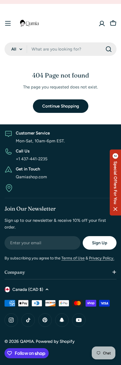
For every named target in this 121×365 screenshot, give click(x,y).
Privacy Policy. (101, 258)
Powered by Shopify (55, 341)
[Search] (108, 49)
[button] (115, 183)
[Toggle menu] (8, 23)
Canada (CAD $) (27, 289)
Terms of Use (73, 258)
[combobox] (60, 49)
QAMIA (27, 341)
